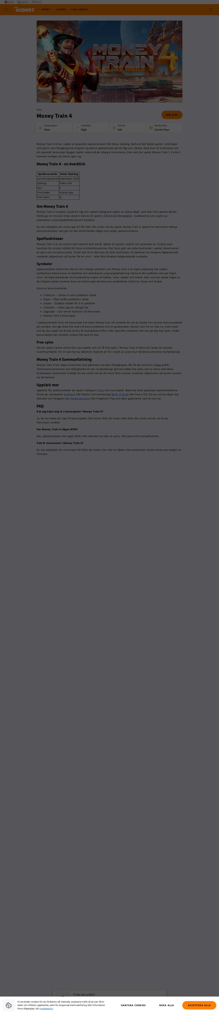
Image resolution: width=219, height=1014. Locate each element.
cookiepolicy (46, 1008)
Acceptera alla (199, 1005)
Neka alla (166, 1005)
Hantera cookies (133, 1005)
